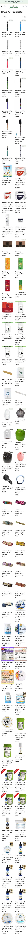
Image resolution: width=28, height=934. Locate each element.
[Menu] (1, 6)
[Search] (4, 6)
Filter (5, 17)
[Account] (23, 6)
